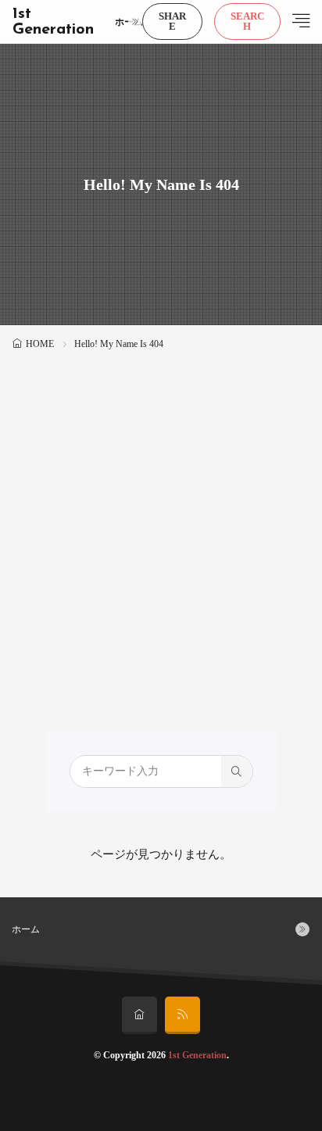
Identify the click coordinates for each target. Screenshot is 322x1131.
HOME (40, 343)
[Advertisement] (161, 523)
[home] (139, 1015)
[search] (236, 771)
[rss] (182, 1015)
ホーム (129, 21)
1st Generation (53, 22)
